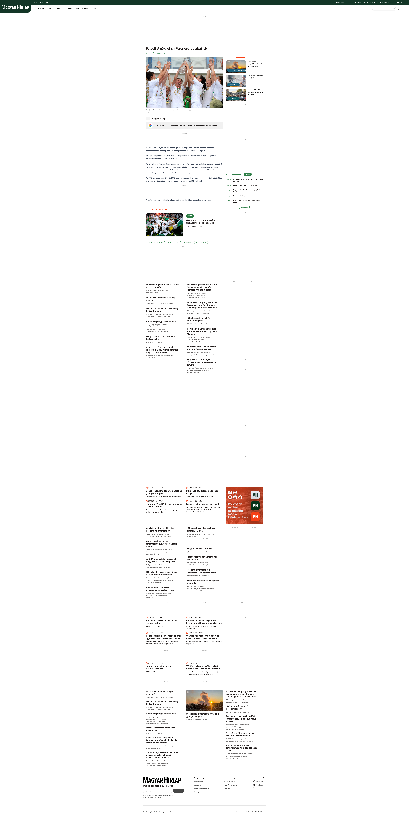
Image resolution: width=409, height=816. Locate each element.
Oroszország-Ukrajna (238, 70)
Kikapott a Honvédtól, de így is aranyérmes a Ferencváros (202, 221)
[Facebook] (394, 2)
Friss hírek (39, 2)
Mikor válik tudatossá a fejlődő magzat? (255, 77)
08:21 (229, 186)
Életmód (85, 9)
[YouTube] (398, 2)
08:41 (229, 180)
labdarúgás (159, 242)
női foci (170, 242)
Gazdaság (59, 9)
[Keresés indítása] (394, 9)
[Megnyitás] (35, 8)
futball (150, 242)
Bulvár (94, 9)
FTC (197, 242)
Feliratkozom (178, 791)
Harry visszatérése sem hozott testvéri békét (247, 201)
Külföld (49, 9)
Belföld (41, 9)
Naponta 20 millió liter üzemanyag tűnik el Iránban (255, 92)
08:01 (229, 190)
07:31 (229, 196)
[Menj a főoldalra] (15, 7)
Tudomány (233, 84)
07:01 (229, 201)
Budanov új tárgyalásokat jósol (244, 196)
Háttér (69, 9)
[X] (401, 2)
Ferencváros (188, 242)
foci (178, 242)
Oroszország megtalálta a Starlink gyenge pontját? (255, 64)
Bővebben (244, 207)
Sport (77, 9)
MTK (204, 242)
